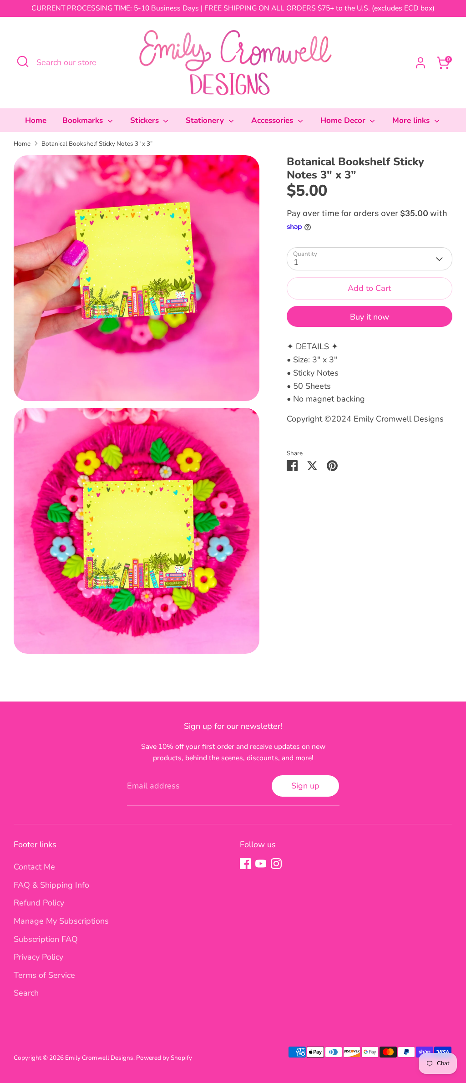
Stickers (145, 120)
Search (26, 992)
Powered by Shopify (164, 1057)
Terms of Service (44, 975)
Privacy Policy (38, 956)
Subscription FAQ (46, 939)
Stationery (206, 120)
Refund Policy (39, 902)
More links (412, 120)
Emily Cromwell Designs (99, 1057)
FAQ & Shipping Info (51, 885)
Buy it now (369, 316)
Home (35, 120)
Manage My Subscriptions (61, 920)
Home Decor (344, 120)
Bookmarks (83, 120)
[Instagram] (276, 863)
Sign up (305, 785)
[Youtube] (260, 863)
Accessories (273, 120)
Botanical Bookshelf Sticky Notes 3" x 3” (96, 143)
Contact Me (34, 866)
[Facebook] (245, 863)
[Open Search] (23, 61)
